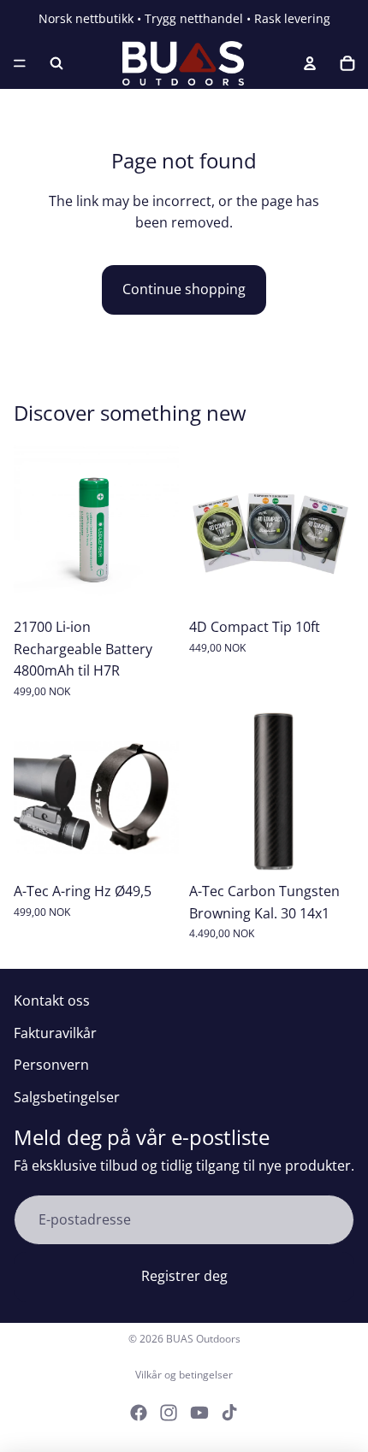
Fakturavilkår (55, 1033)
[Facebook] (138, 1412)
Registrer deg (184, 1275)
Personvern (51, 1064)
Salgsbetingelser (67, 1097)
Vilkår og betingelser (184, 1374)
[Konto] (310, 63)
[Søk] (56, 63)
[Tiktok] (229, 1412)
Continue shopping (184, 289)
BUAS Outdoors (203, 1338)
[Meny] (19, 63)
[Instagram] (168, 1412)
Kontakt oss (52, 1000)
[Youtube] (199, 1412)
